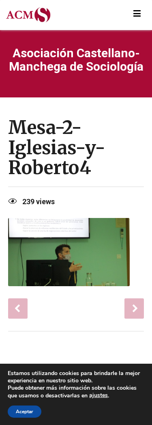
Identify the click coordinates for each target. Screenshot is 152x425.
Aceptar (24, 411)
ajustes (98, 395)
